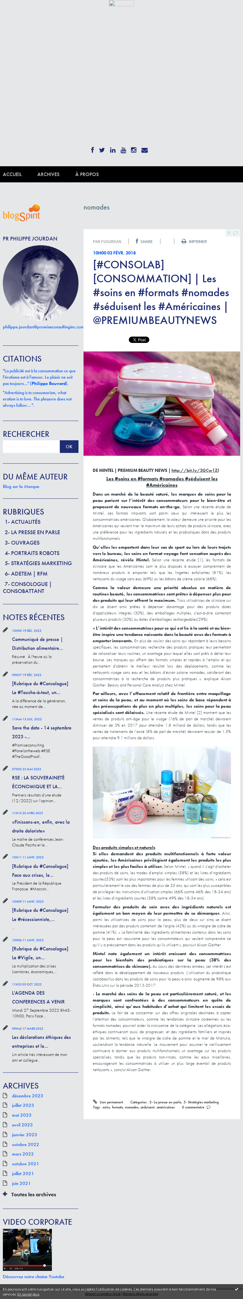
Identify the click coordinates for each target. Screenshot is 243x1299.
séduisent (147, 1107)
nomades (131, 1107)
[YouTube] (123, 148)
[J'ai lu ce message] (236, 1288)
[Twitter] (102, 148)
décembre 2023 (27, 1096)
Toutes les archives (33, 1194)
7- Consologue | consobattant (27, 587)
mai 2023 (22, 1115)
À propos (87, 174)
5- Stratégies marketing (38, 563)
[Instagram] (133, 148)
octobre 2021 (25, 1164)
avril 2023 (22, 1125)
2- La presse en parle (32, 532)
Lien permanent (111, 1102)
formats (117, 1107)
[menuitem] (20, 174)
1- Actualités (22, 521)
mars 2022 (23, 1154)
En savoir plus (28, 1294)
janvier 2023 (24, 1134)
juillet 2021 (23, 1173)
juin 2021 (21, 1183)
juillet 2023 (23, 1105)
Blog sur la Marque (21, 486)
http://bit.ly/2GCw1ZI (195, 470)
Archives (48, 174)
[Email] (144, 148)
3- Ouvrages (22, 542)
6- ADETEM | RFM (26, 573)
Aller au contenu (19, 12)
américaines (166, 1107)
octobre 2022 (25, 1144)
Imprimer (197, 241)
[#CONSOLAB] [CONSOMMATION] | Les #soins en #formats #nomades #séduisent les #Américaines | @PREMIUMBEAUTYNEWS (161, 292)
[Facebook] (92, 148)
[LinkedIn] (112, 148)
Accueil (12, 174)
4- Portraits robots (32, 553)
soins (106, 1107)
